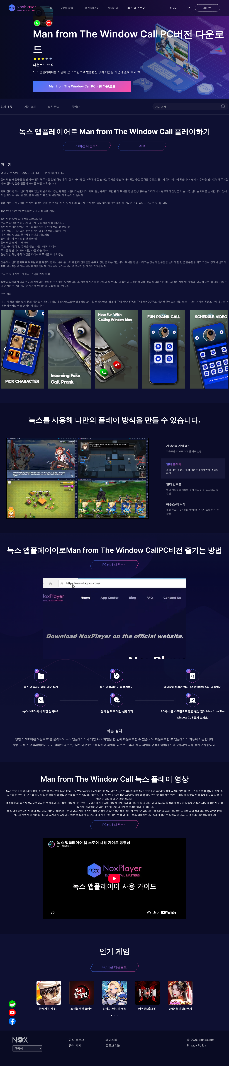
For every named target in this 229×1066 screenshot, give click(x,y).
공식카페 (113, 7)
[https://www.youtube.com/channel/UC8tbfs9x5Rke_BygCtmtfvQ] (12, 1012)
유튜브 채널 (113, 1045)
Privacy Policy (196, 1045)
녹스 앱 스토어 (136, 7)
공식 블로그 (76, 1039)
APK (142, 146)
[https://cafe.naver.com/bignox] (12, 1004)
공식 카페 (75, 1045)
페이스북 (111, 1039)
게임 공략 (67, 7)
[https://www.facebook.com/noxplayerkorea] (12, 1021)
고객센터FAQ (90, 7)
